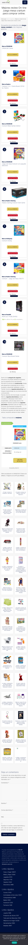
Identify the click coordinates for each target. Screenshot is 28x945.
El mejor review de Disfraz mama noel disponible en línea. (20, 684)
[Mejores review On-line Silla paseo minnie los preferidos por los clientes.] (7, 523)
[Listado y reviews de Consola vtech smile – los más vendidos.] (21, 660)
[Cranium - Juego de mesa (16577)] (19, 268)
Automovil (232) (8, 902)
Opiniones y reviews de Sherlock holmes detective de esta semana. (20, 722)
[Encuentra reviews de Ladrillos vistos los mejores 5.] (21, 486)
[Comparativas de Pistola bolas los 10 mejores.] (7, 660)
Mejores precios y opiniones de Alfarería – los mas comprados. (7, 589)
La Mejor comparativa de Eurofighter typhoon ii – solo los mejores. (7, 703)
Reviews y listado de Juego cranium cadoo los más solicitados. (7, 759)
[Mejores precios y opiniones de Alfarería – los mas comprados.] (7, 582)
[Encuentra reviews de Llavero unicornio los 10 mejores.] (7, 715)
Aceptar (14, 942)
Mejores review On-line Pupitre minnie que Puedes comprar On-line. (7, 648)
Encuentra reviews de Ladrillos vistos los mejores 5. (21, 493)
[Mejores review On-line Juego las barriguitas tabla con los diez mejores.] (21, 696)
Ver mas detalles (20, 460)
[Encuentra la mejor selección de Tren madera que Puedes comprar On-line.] (21, 523)
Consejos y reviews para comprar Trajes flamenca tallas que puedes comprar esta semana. (21, 590)
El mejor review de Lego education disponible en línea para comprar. (7, 511)
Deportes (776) (7, 879)
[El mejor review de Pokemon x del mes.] (7, 486)
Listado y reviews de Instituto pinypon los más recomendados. (21, 549)
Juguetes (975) (7, 877)
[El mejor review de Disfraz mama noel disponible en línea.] (21, 677)
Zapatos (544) (7, 882)
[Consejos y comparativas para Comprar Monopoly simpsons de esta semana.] (21, 621)
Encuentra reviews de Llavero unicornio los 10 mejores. (7, 722)
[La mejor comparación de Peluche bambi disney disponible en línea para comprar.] (7, 677)
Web (2, 817)
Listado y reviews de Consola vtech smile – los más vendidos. (21, 667)
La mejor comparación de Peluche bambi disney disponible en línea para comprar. (7, 685)
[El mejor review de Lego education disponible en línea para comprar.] (7, 504)
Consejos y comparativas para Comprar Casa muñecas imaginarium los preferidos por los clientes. (21, 569)
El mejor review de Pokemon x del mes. (7, 493)
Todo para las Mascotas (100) (12, 918)
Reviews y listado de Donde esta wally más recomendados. (21, 741)
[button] (24, 2)
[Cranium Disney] (19, 230)
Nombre (4, 803)
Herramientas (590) (9, 923)
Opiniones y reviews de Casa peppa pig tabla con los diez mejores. (20, 511)
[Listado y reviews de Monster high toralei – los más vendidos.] (7, 734)
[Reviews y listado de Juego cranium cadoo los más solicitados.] (7, 752)
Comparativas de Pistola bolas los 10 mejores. (7, 667)
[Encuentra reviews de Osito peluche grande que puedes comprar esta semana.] (7, 621)
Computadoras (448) (9, 897)
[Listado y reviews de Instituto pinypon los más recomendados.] (21, 542)
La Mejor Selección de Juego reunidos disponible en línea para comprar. (7, 609)
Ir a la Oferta (12, 54)
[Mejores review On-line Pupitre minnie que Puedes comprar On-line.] (7, 641)
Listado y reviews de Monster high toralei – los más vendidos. (7, 741)
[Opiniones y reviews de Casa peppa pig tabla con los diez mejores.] (21, 504)
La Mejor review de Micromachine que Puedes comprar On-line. (7, 549)
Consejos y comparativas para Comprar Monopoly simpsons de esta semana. (20, 629)
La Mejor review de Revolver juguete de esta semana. (20, 648)
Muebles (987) (7, 925)
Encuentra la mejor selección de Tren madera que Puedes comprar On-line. (20, 530)
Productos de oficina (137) (11, 915)
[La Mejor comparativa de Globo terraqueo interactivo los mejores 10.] (21, 752)
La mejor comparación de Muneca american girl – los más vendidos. (7, 568)
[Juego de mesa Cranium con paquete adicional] (19, 154)
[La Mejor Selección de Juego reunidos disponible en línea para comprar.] (7, 602)
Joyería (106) (7, 913)
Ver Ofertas (13, 64)
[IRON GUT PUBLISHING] (19, 306)
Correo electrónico (7, 810)
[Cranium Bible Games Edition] (19, 116)
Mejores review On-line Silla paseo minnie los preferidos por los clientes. (7, 530)
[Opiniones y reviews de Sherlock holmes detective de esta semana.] (21, 715)
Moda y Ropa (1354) (9, 874)
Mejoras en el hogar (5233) (11, 920)
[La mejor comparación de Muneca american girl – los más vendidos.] (7, 560)
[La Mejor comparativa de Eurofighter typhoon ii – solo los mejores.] (7, 696)
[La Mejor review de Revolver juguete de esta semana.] (21, 641)
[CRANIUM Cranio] (19, 38)
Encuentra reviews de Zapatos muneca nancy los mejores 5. (20, 609)
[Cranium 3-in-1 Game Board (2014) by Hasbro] (19, 76)
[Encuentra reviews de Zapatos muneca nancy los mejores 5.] (21, 602)
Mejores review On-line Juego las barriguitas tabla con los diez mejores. (20, 704)
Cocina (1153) (7, 892)
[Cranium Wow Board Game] (19, 346)
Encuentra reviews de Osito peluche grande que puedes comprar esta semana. (7, 628)
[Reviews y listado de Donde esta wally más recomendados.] (21, 734)
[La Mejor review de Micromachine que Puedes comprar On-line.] (7, 542)
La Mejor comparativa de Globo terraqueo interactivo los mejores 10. (20, 759)
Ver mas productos (6, 423)
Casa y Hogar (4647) (9, 872)
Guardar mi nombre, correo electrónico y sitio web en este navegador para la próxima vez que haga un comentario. (13, 828)
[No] (26, 939)
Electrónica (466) (8, 884)
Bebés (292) (7, 900)
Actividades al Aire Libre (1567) (12, 895)
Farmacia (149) (7, 905)
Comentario (5, 782)
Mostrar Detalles (14, 65)
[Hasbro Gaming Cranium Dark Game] (19, 192)
